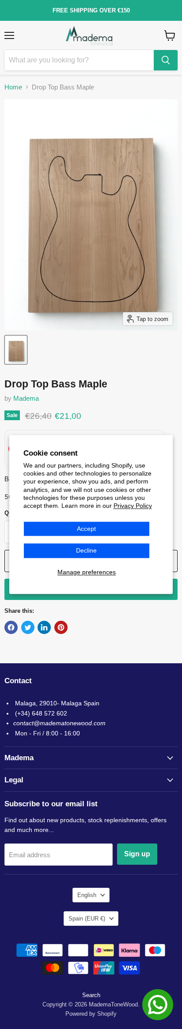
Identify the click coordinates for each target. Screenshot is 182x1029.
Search (91, 995)
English (86, 895)
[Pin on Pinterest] (61, 627)
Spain (86, 918)
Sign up (137, 854)
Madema (26, 398)
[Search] (166, 60)
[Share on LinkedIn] (44, 627)
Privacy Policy (133, 506)
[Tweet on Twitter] (27, 627)
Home (13, 87)
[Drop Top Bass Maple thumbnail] (16, 350)
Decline (86, 550)
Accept (86, 528)
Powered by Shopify (91, 1013)
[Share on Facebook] (11, 627)
